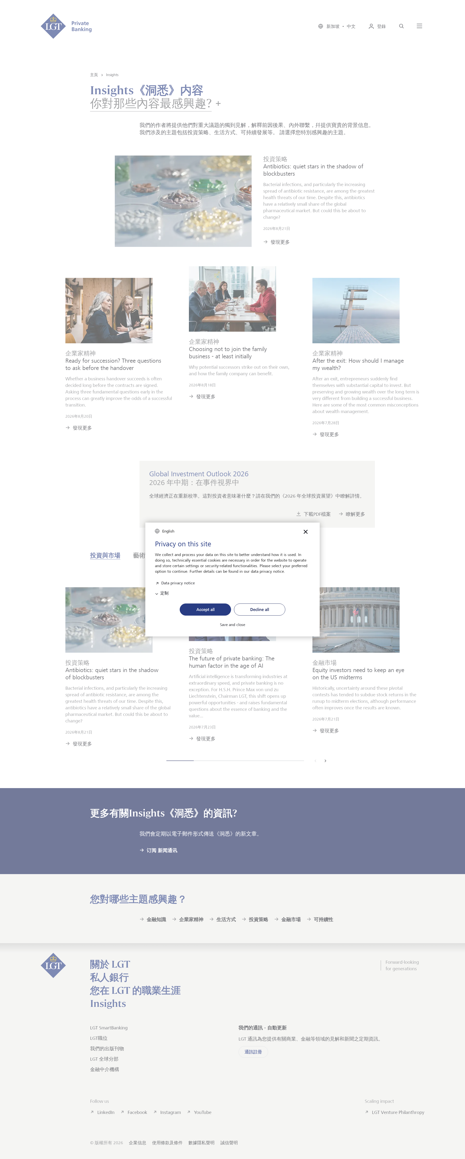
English (168, 531)
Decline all (259, 609)
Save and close (232, 625)
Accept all (205, 609)
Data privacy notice (178, 582)
